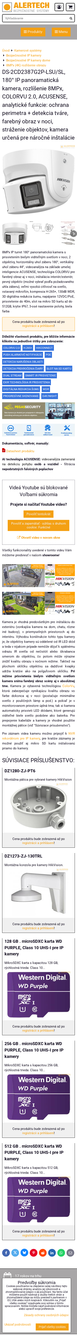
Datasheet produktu (19, 451)
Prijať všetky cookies (52, 1327)
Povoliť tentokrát (38, 514)
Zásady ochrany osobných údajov (46, 1315)
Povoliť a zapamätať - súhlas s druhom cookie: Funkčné (38, 525)
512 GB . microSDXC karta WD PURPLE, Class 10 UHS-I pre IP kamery (34, 1152)
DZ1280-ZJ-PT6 (19, 770)
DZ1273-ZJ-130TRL (23, 856)
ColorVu (68, 686)
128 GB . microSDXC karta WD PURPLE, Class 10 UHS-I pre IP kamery (34, 947)
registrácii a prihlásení (38, 326)
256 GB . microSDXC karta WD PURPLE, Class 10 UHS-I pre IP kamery (34, 1050)
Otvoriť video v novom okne (40, 538)
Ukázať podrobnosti (17, 1324)
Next (73, 233)
